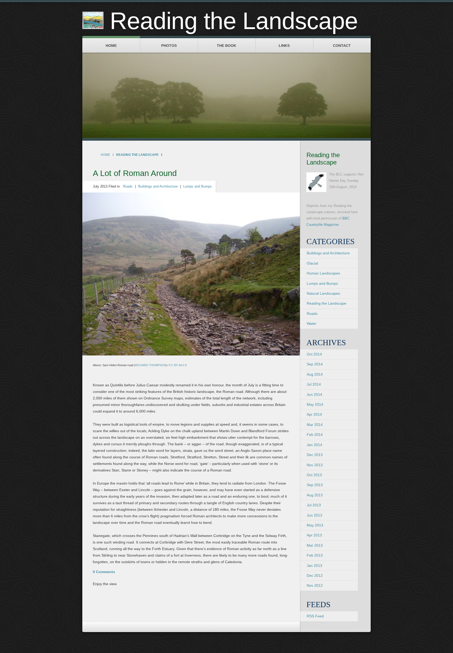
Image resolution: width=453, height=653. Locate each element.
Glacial (312, 263)
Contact (342, 45)
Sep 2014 (315, 364)
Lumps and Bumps (197, 186)
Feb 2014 (315, 434)
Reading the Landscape (137, 155)
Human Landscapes (323, 273)
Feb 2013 (315, 555)
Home (111, 45)
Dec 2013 (315, 455)
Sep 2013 (315, 485)
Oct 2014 (314, 354)
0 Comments (104, 572)
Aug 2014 (315, 374)
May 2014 (315, 404)
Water (311, 323)
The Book (226, 45)
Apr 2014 (314, 414)
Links (284, 45)
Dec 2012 (315, 575)
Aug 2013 (315, 495)
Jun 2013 (314, 515)
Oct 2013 (314, 475)
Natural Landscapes (323, 293)
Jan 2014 (314, 445)
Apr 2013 (314, 535)
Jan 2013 (314, 565)
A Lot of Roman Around (135, 173)
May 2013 (315, 525)
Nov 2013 (315, 465)
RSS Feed (315, 616)
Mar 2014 (315, 424)
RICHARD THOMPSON (150, 365)
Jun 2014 (314, 394)
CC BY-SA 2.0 (178, 365)
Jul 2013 (314, 505)
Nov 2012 (315, 585)
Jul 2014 (314, 384)
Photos (169, 45)
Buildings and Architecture (158, 186)
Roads (128, 186)
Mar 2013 (315, 545)
